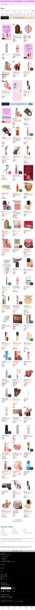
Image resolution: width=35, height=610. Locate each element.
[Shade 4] (17, 37)
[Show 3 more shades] (10, 93)
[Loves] (31, 4)
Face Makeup (28, 546)
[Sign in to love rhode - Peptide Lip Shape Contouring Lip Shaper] (11, 276)
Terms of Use (6, 601)
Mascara (15, 546)
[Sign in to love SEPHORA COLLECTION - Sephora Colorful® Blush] (33, 239)
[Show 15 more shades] (10, 454)
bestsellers (29, 541)
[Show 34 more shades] (21, 401)
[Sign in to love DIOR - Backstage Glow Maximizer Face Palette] (22, 220)
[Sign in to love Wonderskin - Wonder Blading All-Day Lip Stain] (22, 481)
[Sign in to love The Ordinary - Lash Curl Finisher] (33, 388)
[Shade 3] (16, 37)
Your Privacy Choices (18, 601)
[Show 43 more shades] (10, 74)
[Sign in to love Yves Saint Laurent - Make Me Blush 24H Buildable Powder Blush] (33, 369)
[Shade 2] (14, 37)
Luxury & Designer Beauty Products (24, 547)
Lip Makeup (18, 546)
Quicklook (17, 33)
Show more (2, 542)
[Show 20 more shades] (32, 140)
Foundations (8, 546)
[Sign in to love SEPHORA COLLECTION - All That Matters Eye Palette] (22, 314)
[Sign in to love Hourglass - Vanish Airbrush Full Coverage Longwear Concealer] (33, 146)
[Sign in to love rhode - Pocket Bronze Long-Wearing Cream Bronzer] (22, 25)
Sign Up (14, 588)
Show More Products (17, 520)
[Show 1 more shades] (10, 251)
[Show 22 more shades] (32, 494)
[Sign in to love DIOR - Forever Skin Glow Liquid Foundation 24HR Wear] (22, 388)
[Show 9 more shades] (21, 308)
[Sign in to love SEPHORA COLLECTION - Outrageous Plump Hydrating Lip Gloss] (11, 461)
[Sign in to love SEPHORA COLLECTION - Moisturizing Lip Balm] (22, 351)
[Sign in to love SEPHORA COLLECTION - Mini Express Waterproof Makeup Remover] (33, 461)
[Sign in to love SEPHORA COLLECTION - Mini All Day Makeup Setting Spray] (11, 425)
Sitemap (14, 601)
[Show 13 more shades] (21, 213)
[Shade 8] (14, 39)
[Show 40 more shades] (32, 345)
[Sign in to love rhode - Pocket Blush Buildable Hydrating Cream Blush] (11, 220)
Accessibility (10, 601)
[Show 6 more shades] (10, 289)
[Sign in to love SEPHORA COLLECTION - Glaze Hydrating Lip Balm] (33, 443)
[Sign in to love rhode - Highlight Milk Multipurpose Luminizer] (33, 314)
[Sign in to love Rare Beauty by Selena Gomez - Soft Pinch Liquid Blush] (11, 443)
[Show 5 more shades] (32, 382)
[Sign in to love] (11, 44)
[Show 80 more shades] (32, 513)
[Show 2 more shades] (32, 37)
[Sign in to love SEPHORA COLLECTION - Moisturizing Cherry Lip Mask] (33, 220)
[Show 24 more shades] (10, 345)
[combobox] (19, 4)
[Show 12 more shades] (32, 120)
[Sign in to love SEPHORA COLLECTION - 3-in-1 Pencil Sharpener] (11, 481)
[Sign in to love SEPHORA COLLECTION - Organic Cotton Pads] (33, 276)
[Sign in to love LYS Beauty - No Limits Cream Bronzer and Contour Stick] (22, 108)
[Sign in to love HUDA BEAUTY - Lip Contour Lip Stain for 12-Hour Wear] (11, 146)
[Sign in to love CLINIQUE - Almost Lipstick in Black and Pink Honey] (22, 425)
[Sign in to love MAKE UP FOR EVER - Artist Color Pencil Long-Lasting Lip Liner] (22, 369)
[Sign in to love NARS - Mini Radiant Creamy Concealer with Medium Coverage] (33, 481)
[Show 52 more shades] (21, 345)
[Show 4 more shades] (10, 233)
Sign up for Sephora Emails (5, 586)
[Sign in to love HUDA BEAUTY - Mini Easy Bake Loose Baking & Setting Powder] (11, 127)
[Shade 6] (20, 37)
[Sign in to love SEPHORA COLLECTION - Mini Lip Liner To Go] (33, 62)
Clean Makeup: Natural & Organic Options (12, 547)
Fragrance (11, 546)
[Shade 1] (13, 37)
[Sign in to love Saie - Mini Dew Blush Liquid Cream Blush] (11, 201)
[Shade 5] (19, 37)
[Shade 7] (13, 39)
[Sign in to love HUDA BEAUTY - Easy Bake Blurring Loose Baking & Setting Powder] (33, 108)
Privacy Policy (2, 601)
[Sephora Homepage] (4, 4)
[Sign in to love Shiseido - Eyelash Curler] (11, 165)
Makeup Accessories (23, 546)
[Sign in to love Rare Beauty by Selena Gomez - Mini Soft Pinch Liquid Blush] (11, 239)
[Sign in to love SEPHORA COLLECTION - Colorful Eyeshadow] (22, 500)
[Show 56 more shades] (32, 159)
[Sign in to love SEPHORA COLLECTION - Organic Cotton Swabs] (22, 239)
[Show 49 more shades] (10, 513)
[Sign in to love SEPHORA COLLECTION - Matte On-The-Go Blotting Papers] (11, 183)
